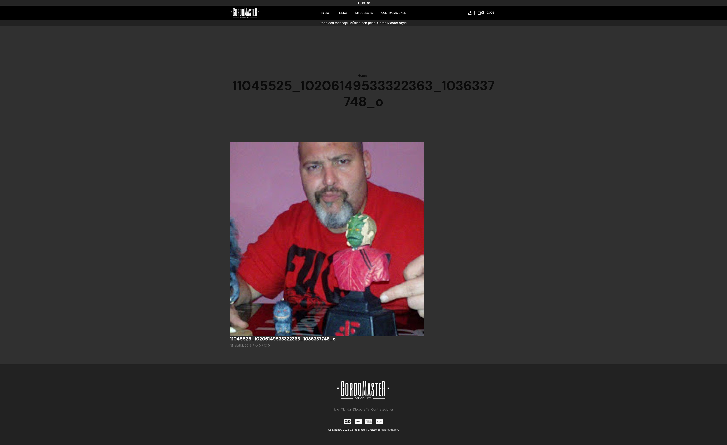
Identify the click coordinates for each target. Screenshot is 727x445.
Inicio (335, 409)
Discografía (361, 409)
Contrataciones (382, 409)
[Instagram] (363, 3)
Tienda (346, 409)
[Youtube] (368, 3)
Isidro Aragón (390, 429)
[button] (470, 13)
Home (362, 75)
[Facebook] (359, 3)
